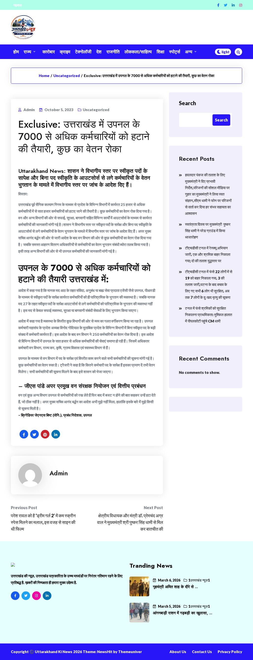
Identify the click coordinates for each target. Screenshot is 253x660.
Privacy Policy (230, 651)
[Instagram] (240, 5)
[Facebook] (218, 5)
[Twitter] (225, 5)
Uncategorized (66, 75)
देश (99, 51)
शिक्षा (160, 51)
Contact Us (202, 651)
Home (44, 75)
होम (16, 51)
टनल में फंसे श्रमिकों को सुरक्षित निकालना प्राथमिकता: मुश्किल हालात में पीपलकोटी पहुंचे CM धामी (208, 314)
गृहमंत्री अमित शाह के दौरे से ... (175, 587)
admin (58, 473)
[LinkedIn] (47, 595)
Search (187, 103)
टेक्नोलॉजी (83, 51)
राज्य (27, 51)
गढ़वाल (17, 5)
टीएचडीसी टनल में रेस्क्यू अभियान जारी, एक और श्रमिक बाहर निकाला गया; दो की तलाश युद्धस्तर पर (207, 254)
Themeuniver (130, 651)
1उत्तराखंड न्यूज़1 (199, 580)
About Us (177, 651)
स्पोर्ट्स (174, 51)
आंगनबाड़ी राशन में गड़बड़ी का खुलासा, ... (182, 613)
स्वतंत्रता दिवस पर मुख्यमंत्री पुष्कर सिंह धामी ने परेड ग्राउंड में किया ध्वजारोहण (208, 230)
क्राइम (65, 51)
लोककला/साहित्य (138, 51)
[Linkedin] (233, 5)
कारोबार (48, 51)
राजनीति (113, 51)
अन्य (188, 51)
